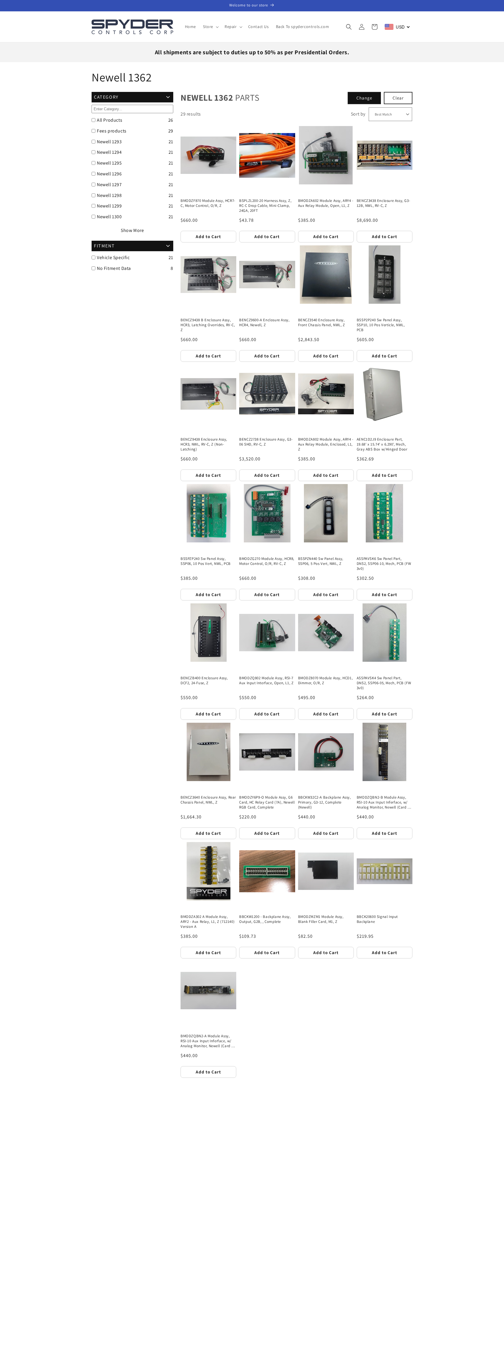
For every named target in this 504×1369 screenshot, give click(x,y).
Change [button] (364, 98)
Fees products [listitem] (112, 131)
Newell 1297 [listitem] (109, 184)
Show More (132, 230)
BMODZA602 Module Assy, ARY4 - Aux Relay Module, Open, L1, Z (326, 203)
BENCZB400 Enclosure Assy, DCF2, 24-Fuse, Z (204, 680)
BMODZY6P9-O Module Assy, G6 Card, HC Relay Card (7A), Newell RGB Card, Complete (267, 802)
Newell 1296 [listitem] (109, 174)
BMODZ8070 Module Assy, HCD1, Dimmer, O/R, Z (325, 680)
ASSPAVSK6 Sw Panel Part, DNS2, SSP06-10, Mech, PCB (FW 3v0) (384, 563)
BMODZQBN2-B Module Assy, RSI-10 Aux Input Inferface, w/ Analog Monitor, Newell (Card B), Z (384, 802)
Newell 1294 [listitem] (109, 152)
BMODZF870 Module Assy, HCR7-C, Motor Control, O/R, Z (208, 203)
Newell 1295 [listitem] (109, 163)
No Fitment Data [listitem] (114, 268)
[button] (210, 26)
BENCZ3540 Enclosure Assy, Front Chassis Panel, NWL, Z (321, 322)
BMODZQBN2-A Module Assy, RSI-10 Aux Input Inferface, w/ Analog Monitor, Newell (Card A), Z (208, 1041)
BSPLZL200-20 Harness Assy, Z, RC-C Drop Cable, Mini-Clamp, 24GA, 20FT (265, 205)
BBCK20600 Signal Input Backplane (377, 919)
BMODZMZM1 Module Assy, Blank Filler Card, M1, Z (321, 919)
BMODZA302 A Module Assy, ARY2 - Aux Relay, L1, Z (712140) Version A (208, 921)
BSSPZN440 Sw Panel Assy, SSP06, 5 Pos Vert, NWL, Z (320, 561)
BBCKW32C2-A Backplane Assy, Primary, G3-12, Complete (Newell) (324, 802)
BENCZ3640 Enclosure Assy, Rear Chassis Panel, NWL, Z (208, 800)
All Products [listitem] (109, 120)
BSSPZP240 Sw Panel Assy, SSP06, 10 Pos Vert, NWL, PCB (206, 561)
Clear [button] (398, 98)
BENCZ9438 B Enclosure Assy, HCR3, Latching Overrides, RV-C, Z (208, 325)
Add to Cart (208, 236)
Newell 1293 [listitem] (109, 142)
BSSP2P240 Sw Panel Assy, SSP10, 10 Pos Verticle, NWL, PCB (381, 325)
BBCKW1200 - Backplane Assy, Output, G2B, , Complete (264, 919)
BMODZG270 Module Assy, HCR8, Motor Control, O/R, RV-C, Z (266, 561)
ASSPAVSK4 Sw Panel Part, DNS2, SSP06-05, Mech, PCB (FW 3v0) (384, 683)
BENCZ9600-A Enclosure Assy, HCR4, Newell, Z (264, 322)
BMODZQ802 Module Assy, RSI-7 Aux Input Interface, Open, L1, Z (266, 680)
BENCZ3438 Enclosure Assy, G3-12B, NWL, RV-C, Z (383, 203)
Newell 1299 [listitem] (109, 206)
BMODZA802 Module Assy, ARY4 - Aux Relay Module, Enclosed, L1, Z (326, 444)
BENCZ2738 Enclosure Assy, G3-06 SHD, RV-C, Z (266, 442)
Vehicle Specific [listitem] (113, 257)
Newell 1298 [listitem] (109, 195)
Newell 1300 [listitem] (109, 217)
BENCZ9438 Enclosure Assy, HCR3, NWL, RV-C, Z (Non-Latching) (204, 444)
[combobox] (397, 27)
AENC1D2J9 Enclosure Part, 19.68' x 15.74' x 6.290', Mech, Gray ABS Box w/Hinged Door (382, 444)
